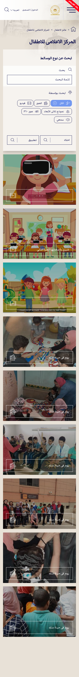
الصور (39, 103)
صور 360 (28, 111)
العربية (16, 10)
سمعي (60, 120)
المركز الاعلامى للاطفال (38, 30)
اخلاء (67, 140)
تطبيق (32, 140)
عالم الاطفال (60, 30)
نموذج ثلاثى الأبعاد (54, 111)
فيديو (22, 103)
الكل (61, 103)
